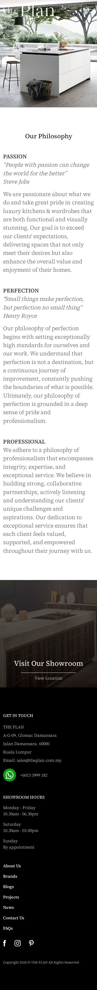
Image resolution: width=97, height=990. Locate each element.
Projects (11, 897)
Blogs (8, 886)
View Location (48, 678)
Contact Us (13, 918)
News (8, 907)
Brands (10, 876)
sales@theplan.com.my (39, 760)
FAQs (8, 928)
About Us (12, 866)
